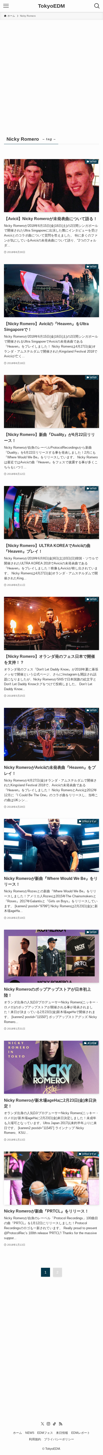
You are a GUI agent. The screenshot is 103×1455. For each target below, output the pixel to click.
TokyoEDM (51, 6)
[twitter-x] (42, 1424)
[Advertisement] (51, 73)
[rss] (60, 1424)
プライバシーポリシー (59, 1439)
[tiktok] (54, 1424)
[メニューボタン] (6, 6)
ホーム (17, 1433)
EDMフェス (45, 1433)
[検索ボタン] (97, 6)
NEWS (29, 1433)
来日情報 (62, 1433)
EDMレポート (80, 1433)
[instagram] (48, 1424)
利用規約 (35, 1439)
